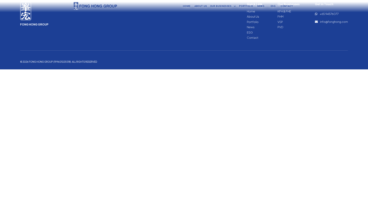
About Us (200, 6)
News (260, 6)
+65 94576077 (329, 14)
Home (187, 6)
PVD (280, 27)
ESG (273, 6)
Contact (287, 6)
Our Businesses (220, 6)
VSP (280, 22)
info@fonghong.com (334, 21)
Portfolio (246, 6)
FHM (280, 16)
